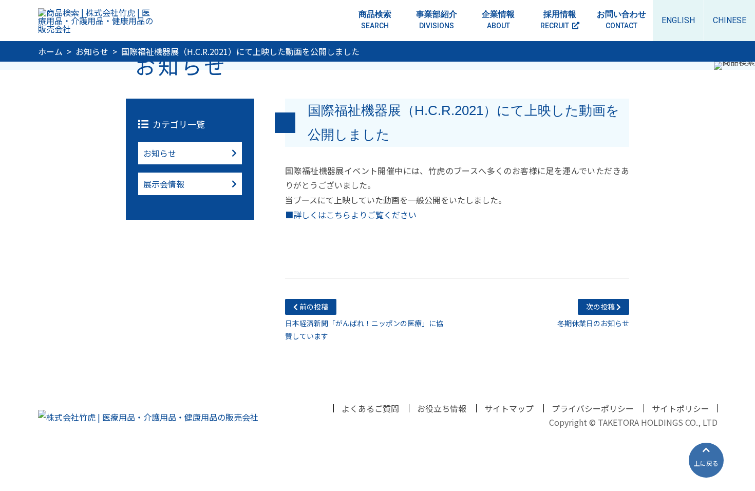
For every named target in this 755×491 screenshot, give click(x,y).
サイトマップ (509, 408)
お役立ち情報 (441, 408)
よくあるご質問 (370, 408)
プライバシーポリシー (593, 408)
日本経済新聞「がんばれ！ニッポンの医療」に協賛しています (364, 321)
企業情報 (498, 19)
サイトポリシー (680, 408)
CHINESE (729, 20)
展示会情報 (163, 184)
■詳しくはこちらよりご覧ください (351, 215)
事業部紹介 (436, 19)
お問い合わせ (621, 19)
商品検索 (374, 19)
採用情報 (558, 19)
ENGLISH (678, 20)
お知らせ (159, 153)
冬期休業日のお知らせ (593, 314)
